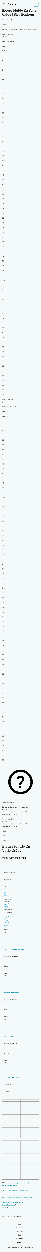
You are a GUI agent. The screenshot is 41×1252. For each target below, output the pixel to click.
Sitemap (19, 1242)
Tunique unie (9, 1036)
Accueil (19, 1224)
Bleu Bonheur (9, 4)
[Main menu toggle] (36, 4)
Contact (19, 1239)
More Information (8, 1205)
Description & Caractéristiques (13, 1202)
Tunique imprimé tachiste (14, 949)
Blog (19, 1235)
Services (19, 1231)
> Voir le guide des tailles (19, 1183)
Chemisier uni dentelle (12, 993)
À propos (19, 1228)
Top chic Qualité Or (11, 1077)
